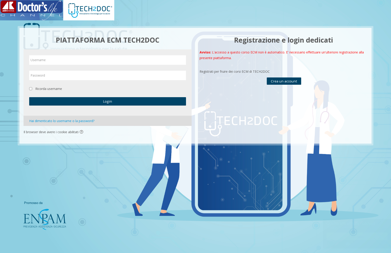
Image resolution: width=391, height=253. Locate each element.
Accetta (352, 236)
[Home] (57, 10)
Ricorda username (48, 89)
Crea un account (284, 81)
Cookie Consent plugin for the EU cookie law (353, 244)
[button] (82, 132)
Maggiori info (333, 227)
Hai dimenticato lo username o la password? (61, 121)
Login (107, 101)
